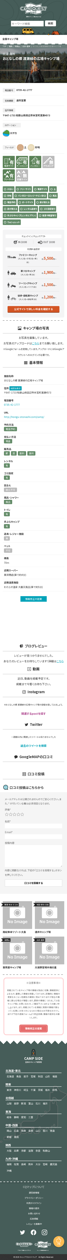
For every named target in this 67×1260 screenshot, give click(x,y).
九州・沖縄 (11, 1159)
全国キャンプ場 (10, 39)
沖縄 (9, 1170)
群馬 (54, 1090)
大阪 (9, 1150)
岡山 (9, 1130)
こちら (35, 343)
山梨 (9, 1103)
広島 (16, 1130)
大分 (38, 1164)
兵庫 (16, 1150)
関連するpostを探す (33, 713)
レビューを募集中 (34, 1223)
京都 (23, 1150)
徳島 (52, 1130)
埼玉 (26, 1090)
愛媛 (9, 1137)
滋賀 (30, 1150)
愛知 (23, 1117)
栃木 (47, 1090)
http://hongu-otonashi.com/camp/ (24, 417)
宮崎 (45, 1164)
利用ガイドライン (34, 1202)
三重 (30, 1117)
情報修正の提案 (33, 599)
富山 (30, 1103)
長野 (16, 1103)
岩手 (26, 1076)
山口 (38, 1130)
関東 (8, 1084)
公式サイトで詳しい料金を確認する (33, 309)
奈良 (38, 1150)
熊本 (30, 1164)
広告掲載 (34, 1218)
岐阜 (9, 1117)
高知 (16, 1137)
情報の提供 (34, 1208)
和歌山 (17, 46)
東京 (9, 1090)
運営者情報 (34, 1192)
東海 (8, 1111)
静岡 (16, 1117)
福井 (45, 1103)
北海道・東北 (13, 1071)
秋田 (40, 1076)
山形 (47, 1076)
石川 (38, 1103)
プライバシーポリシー (34, 1197)
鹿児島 (53, 1164)
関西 (10, 46)
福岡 (9, 1164)
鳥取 (23, 1130)
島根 (30, 1130)
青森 (18, 1076)
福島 (54, 1076)
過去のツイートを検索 (33, 746)
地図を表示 (15, 388)
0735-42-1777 (12, 404)
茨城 (40, 1090)
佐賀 (16, 1164)
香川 (45, 1130)
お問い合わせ (34, 1213)
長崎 (23, 1164)
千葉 (33, 1090)
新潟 (23, 1103)
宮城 (33, 1076)
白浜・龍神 (26, 46)
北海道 (10, 1076)
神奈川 (17, 1090)
